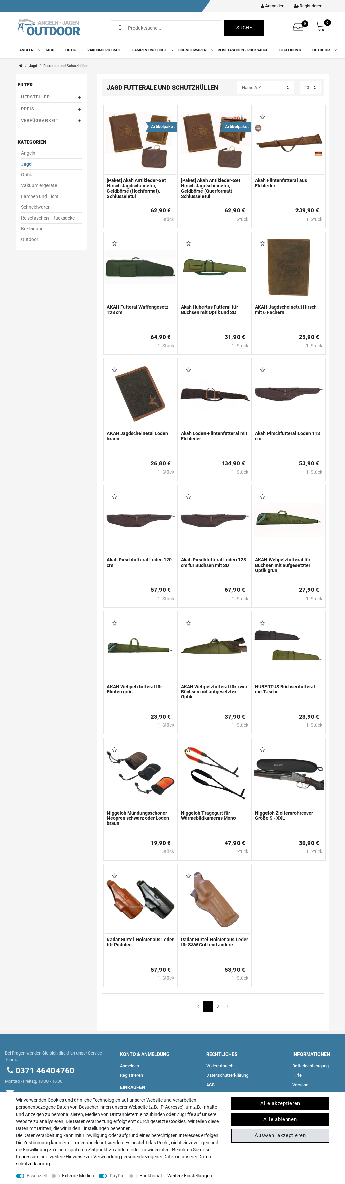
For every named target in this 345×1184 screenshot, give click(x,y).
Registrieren (131, 1075)
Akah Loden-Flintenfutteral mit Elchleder (214, 436)
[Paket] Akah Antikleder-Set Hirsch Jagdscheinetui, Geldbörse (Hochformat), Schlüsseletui (136, 188)
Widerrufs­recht (220, 1065)
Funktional (150, 1175)
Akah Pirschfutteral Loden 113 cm (287, 436)
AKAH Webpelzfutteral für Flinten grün (134, 689)
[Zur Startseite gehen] (21, 66)
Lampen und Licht (150, 50)
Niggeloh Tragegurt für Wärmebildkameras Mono (208, 816)
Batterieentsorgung (310, 1065)
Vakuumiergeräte (104, 50)
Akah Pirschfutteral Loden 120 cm (139, 562)
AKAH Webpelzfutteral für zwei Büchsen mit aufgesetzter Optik (214, 692)
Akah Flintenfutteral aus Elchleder (281, 183)
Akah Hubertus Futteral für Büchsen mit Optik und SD (209, 310)
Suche (244, 27)
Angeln (27, 50)
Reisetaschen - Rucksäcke (243, 50)
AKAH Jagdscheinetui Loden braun (137, 436)
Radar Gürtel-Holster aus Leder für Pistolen (140, 942)
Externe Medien (78, 1175)
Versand (300, 1084)
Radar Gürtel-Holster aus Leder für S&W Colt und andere (214, 942)
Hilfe (297, 1075)
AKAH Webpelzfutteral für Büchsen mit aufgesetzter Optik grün (282, 565)
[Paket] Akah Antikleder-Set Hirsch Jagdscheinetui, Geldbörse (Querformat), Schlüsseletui (210, 188)
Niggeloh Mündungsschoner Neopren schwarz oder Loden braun (138, 818)
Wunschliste (113, 117)
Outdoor (321, 50)
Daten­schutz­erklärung (227, 1075)
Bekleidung (290, 50)
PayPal (116, 1175)
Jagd (50, 50)
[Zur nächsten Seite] (227, 1006)
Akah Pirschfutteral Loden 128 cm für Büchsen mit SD (213, 562)
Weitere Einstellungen (189, 1175)
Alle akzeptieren (280, 1103)
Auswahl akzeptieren (280, 1135)
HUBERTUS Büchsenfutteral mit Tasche (285, 689)
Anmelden (129, 1065)
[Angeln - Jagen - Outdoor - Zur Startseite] (49, 26)
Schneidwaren (193, 50)
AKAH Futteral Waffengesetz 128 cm (137, 310)
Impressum (27, 1156)
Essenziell (37, 1175)
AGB (210, 1084)
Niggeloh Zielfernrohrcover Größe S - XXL (284, 816)
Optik (71, 50)
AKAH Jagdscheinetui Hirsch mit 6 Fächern (286, 310)
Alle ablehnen (280, 1119)
